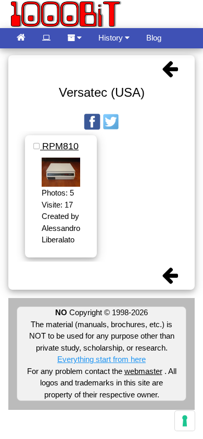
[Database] (46, 38)
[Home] (21, 38)
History (111, 37)
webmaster (143, 371)
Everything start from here (101, 359)
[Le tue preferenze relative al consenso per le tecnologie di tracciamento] (185, 421)
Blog (153, 37)
